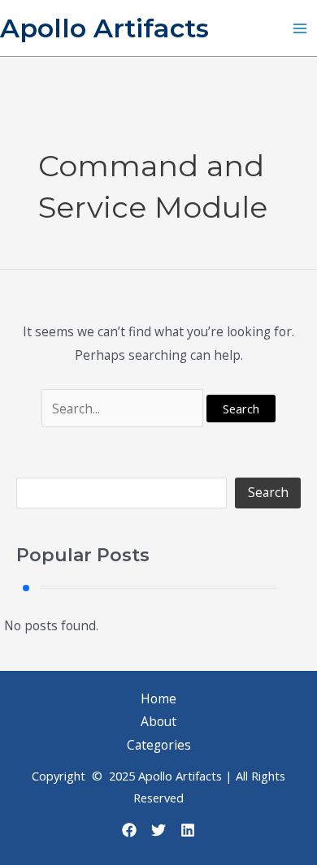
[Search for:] (123, 408)
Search (268, 492)
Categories (159, 745)
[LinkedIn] (187, 830)
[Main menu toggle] (300, 28)
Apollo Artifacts (104, 28)
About (158, 721)
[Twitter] (158, 830)
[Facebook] (129, 830)
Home (158, 698)
